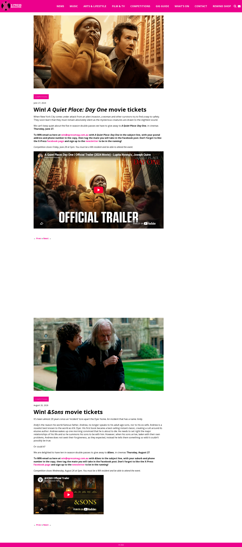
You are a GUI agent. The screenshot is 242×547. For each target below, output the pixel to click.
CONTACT (201, 6)
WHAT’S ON (182, 6)
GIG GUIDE (162, 6)
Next (46, 238)
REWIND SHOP (222, 6)
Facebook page (55, 141)
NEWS (60, 6)
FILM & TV (118, 6)
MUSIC (74, 6)
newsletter (92, 141)
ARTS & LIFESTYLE (94, 6)
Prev (38, 238)
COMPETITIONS (140, 6)
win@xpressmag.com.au (75, 134)
